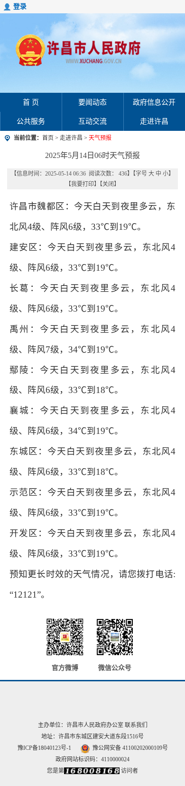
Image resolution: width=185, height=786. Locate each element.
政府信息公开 (154, 102)
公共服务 (31, 121)
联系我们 (136, 725)
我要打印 (82, 184)
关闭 (108, 184)
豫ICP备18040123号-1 (44, 748)
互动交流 (92, 121)
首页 (48, 138)
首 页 (31, 102)
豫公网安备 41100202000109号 (130, 748)
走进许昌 (154, 121)
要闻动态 (92, 102)
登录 (20, 6)
